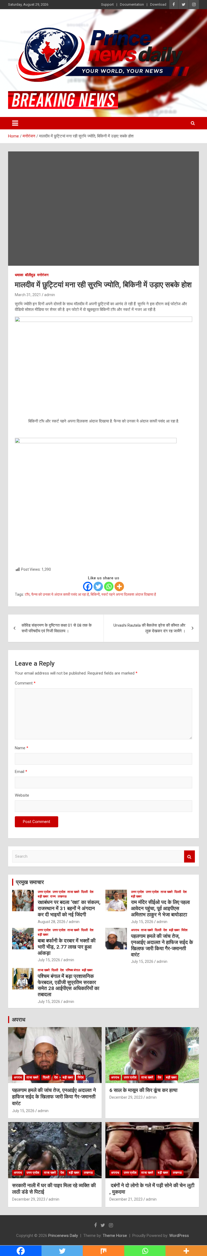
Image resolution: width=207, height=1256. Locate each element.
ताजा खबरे (73, 892)
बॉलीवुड (30, 275)
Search (189, 856)
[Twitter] (98, 586)
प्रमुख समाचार (30, 882)
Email (21, 771)
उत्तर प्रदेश (44, 892)
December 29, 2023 (126, 1097)
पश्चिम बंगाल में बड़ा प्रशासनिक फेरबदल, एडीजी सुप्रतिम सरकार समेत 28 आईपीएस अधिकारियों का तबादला (68, 985)
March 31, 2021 (28, 295)
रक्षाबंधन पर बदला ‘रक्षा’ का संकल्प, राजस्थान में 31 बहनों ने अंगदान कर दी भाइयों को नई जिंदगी (69, 908)
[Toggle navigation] (15, 123)
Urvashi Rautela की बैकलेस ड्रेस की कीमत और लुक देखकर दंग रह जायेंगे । (149, 628)
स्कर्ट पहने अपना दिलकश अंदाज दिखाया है (128, 594)
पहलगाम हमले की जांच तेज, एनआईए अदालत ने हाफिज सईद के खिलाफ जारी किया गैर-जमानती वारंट (162, 945)
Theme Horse (115, 1235)
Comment (25, 683)
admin (49, 295)
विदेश (184, 930)
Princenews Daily (63, 1235)
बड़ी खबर (43, 896)
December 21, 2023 (126, 1199)
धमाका (19, 275)
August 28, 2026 (51, 922)
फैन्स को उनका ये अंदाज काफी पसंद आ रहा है (60, 594)
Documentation (132, 4)
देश (92, 892)
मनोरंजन (43, 275)
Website (22, 795)
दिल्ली (84, 892)
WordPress (179, 1235)
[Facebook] (87, 586)
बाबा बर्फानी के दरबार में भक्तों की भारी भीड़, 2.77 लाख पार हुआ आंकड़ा (66, 947)
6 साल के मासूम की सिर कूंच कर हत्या (143, 1090)
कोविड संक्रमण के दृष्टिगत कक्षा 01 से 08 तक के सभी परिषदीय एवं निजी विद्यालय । (57, 628)
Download (158, 4)
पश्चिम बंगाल (73, 970)
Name (21, 748)
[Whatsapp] (108, 586)
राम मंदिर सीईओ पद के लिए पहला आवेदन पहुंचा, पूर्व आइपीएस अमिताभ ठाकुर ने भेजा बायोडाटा (160, 908)
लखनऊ (62, 896)
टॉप (27, 594)
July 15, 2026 (142, 922)
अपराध (135, 930)
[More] (119, 586)
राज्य (53, 896)
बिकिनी (95, 594)
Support (107, 4)
